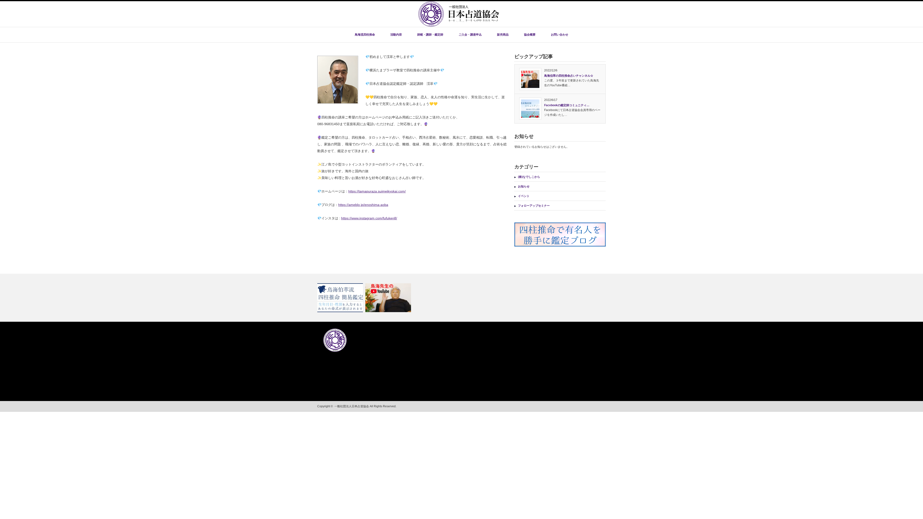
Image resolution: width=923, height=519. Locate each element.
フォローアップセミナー (534, 205)
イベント (524, 196)
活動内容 (396, 34)
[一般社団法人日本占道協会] (458, 25)
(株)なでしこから (529, 177)
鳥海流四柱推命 (365, 34)
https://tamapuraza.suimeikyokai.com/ (377, 191)
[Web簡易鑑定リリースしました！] (340, 297)
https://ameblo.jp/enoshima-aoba (363, 205)
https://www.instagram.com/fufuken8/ (369, 218)
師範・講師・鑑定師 (430, 34)
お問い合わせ (559, 34)
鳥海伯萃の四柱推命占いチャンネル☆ (568, 75)
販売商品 (503, 34)
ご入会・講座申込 (470, 34)
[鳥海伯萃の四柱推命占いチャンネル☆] (388, 297)
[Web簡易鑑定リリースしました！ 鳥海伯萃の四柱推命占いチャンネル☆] (461, 297)
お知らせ (524, 186)
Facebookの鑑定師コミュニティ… (566, 105)
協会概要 (530, 34)
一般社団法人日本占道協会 (351, 406)
